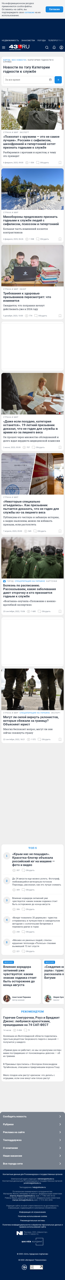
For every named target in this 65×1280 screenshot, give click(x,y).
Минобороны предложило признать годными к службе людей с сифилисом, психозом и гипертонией (31, 220)
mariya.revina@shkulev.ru (22, 1200)
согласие (29, 12)
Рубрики (8, 1124)
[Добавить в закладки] (60, 162)
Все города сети (13, 1163)
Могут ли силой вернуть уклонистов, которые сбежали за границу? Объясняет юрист (31, 720)
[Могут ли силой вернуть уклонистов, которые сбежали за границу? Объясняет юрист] (32, 689)
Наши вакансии (12, 1155)
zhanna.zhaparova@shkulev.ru (22, 1196)
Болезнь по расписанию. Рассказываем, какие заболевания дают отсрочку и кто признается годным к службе (29, 591)
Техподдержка (12, 1140)
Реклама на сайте (14, 1132)
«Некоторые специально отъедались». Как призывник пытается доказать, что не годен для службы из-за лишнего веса (31, 507)
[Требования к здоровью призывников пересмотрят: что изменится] (32, 265)
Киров (6, 60)
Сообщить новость (14, 1116)
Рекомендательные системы (32, 1221)
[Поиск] (46, 47)
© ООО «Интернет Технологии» (32, 1260)
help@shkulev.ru (39, 1187)
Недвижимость (10, 40)
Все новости (19, 60)
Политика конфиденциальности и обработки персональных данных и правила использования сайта (32, 1226)
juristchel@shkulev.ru (32, 1183)
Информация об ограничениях (32, 1212)
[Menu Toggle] (3, 47)
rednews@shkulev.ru (45, 1179)
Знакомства (28, 40)
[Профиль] (61, 47)
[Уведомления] (54, 47)
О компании (10, 1147)
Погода (41, 40)
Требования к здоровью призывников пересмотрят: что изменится (27, 297)
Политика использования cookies (32, 1216)
